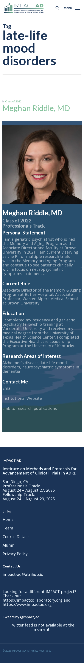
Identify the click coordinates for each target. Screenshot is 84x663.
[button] (72, 7)
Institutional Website (22, 398)
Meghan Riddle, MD (36, 108)
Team (8, 528)
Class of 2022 (13, 101)
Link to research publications (29, 408)
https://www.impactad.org (27, 604)
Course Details (16, 536)
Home (8, 519)
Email (7, 388)
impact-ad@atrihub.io (23, 574)
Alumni (9, 545)
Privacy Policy (15, 553)
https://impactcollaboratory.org (32, 600)
